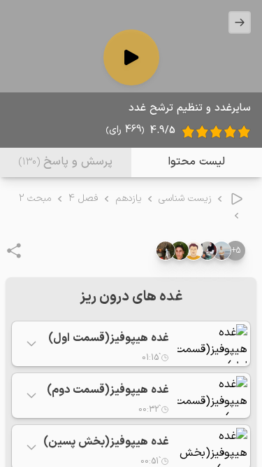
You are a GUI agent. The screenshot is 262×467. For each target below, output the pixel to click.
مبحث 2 (35, 199)
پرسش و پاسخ (65, 161)
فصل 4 (83, 199)
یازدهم (128, 199)
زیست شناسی (185, 199)
